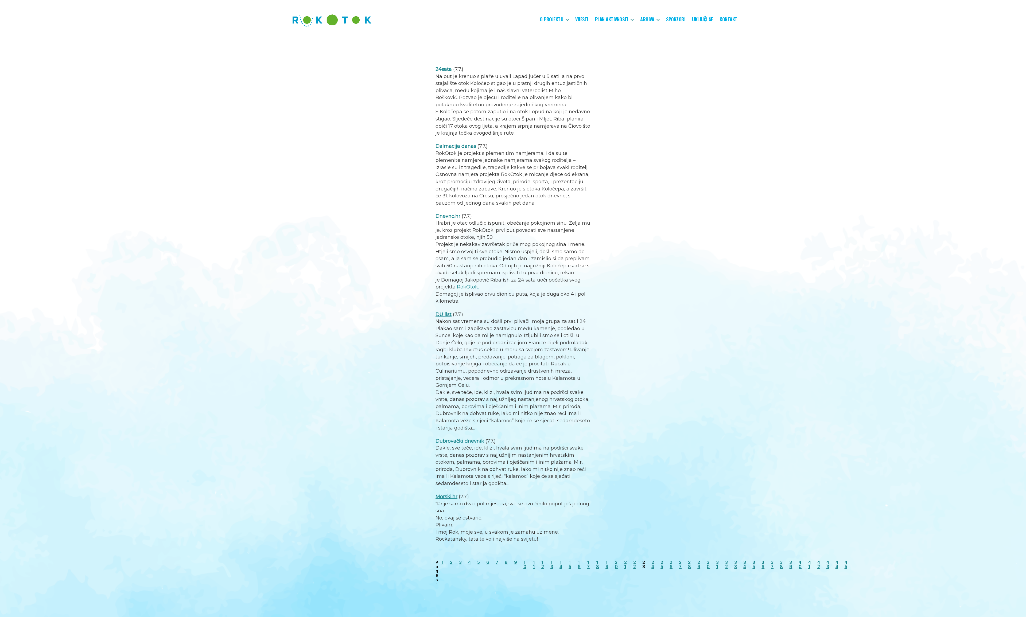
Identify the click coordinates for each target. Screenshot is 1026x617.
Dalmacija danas (456, 146)
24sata (444, 69)
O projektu (551, 19)
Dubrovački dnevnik (460, 441)
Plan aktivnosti (611, 19)
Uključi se (702, 19)
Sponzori (675, 19)
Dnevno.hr (449, 216)
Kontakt (728, 19)
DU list (444, 314)
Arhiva (647, 19)
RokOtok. (468, 287)
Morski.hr (446, 496)
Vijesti (581, 19)
